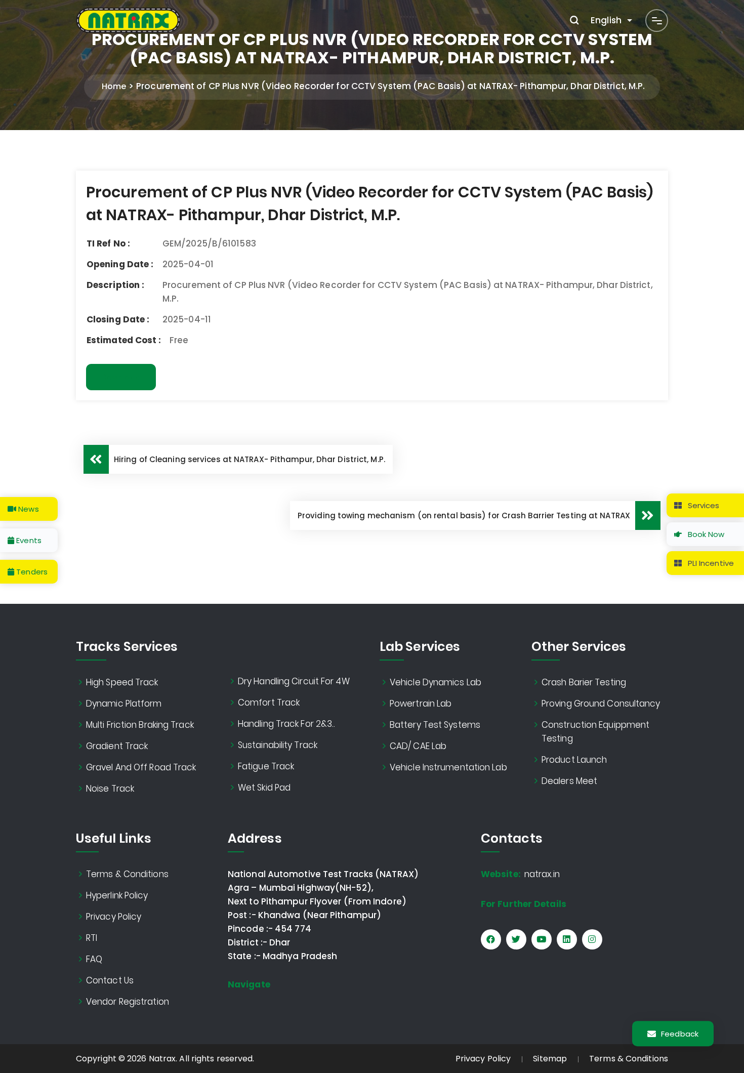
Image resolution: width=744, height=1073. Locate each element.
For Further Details (523, 904)
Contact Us (110, 980)
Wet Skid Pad (264, 787)
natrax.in (520, 874)
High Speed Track (122, 682)
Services (703, 505)
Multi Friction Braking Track (140, 725)
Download (121, 377)
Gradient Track (117, 746)
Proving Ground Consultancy (601, 703)
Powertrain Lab (420, 703)
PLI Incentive (710, 563)
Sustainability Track (277, 745)
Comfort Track (269, 702)
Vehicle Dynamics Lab (435, 682)
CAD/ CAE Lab (418, 746)
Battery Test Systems (435, 725)
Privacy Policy (113, 917)
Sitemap (550, 1058)
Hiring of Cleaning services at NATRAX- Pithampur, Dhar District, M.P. (249, 459)
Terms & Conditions (127, 874)
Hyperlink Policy (117, 895)
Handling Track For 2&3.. (286, 724)
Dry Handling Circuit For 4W (294, 681)
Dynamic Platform (124, 703)
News (27, 509)
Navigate (249, 984)
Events (28, 540)
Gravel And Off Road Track (141, 767)
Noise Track (110, 788)
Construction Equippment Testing (595, 732)
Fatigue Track (266, 766)
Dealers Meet (569, 781)
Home (114, 86)
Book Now (705, 534)
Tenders (31, 571)
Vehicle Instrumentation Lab (448, 767)
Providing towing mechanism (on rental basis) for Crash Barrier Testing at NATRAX (464, 515)
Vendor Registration (127, 1002)
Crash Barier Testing (584, 682)
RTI (91, 938)
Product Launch (574, 760)
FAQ (94, 959)
